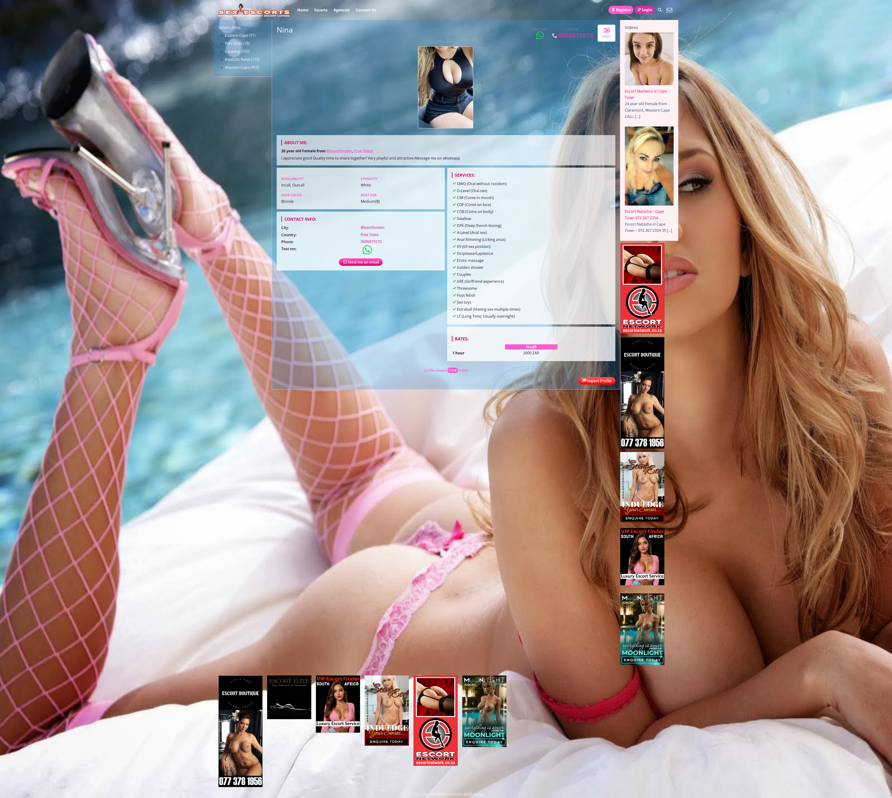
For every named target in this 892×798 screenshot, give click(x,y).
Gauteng (232, 51)
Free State (363, 150)
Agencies (342, 10)
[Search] (660, 10)
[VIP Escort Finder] (642, 583)
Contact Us (366, 10)
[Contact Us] (669, 10)
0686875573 (575, 35)
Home (302, 10)
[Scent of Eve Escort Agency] (642, 520)
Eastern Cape (236, 35)
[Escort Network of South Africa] (642, 332)
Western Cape (237, 67)
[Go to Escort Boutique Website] (642, 447)
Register (623, 9)
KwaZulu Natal (237, 59)
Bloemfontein (339, 150)
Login (647, 9)
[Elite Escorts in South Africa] (289, 717)
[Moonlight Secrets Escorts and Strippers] (642, 663)
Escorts (321, 10)
